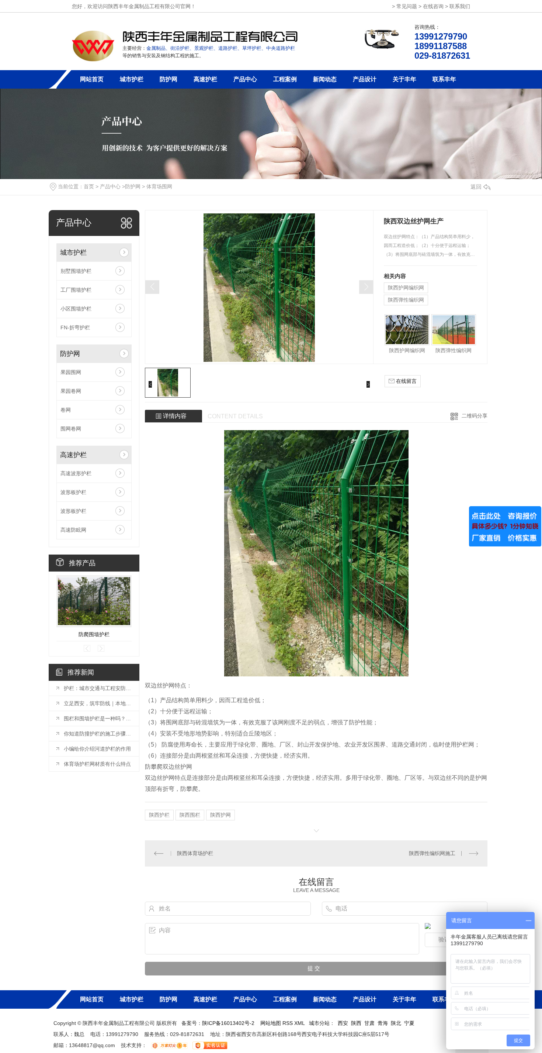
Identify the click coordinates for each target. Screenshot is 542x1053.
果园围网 (70, 372)
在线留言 (406, 381)
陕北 (396, 1023)
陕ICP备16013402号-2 (228, 1023)
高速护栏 (205, 79)
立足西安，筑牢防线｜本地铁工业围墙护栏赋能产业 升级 (98, 703)
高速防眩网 (73, 530)
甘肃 (369, 1023)
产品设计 (364, 79)
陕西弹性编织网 (406, 300)
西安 (343, 1023)
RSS (288, 1023)
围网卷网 (70, 429)
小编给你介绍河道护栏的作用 (97, 749)
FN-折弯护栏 (75, 327)
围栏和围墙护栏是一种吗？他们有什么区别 (98, 718)
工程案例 (285, 79)
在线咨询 (433, 6)
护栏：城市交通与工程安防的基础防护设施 (98, 688)
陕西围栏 (190, 815)
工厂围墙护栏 (75, 290)
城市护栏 (131, 79)
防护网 (168, 79)
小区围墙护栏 (75, 309)
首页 (89, 186)
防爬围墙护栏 (94, 634)
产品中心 (245, 79)
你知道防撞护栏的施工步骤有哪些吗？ (98, 734)
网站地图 (270, 1023)
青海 (383, 1023)
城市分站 (319, 1023)
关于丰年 (404, 79)
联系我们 (459, 6)
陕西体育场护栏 (195, 853)
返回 (476, 186)
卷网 (65, 410)
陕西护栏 (159, 815)
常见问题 (406, 6)
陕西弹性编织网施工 (432, 853)
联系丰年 (444, 79)
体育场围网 (159, 186)
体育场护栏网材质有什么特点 (97, 764)
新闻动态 (325, 79)
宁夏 (409, 1023)
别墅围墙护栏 (75, 271)
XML (300, 1023)
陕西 (356, 1023)
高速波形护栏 (75, 473)
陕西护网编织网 (406, 288)
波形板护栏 (73, 492)
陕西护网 (220, 815)
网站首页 (92, 79)
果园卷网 (70, 391)
